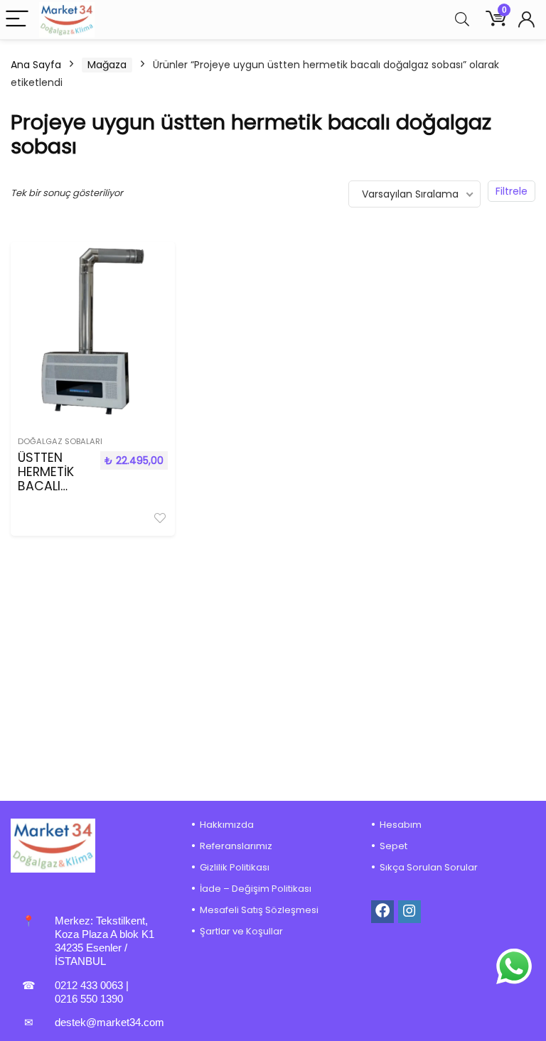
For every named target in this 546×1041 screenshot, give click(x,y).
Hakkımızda (227, 824)
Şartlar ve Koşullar (241, 931)
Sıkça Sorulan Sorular (429, 867)
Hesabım (401, 824)
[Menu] (17, 19)
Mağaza (107, 65)
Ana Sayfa (36, 65)
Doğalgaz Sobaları (60, 441)
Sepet (393, 846)
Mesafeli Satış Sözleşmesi (259, 910)
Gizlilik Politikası (234, 867)
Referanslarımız (236, 846)
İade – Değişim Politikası (255, 888)
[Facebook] (382, 911)
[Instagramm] (409, 911)
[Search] (462, 19)
